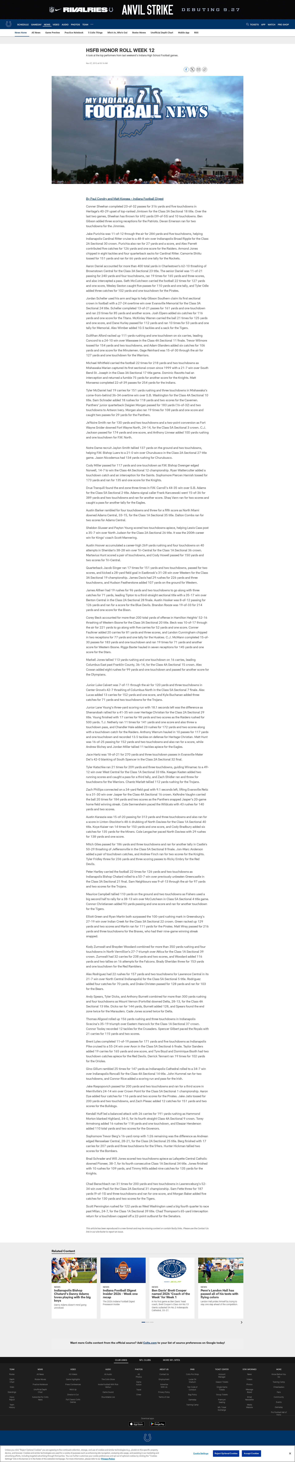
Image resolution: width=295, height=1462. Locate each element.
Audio (108, 1369)
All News (40, 1374)
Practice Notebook (40, 1384)
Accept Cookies (251, 1453)
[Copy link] (204, 69)
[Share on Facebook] (186, 71)
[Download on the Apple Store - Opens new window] (136, 1424)
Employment (164, 1379)
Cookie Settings (200, 1453)
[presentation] (242, 1322)
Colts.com (150, 1342)
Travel (138, 1389)
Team (12, 1369)
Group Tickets (222, 1394)
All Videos (73, 1374)
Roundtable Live (108, 1397)
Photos (139, 1369)
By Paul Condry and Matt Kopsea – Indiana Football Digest (124, 198)
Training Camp (192, 1405)
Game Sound (108, 1392)
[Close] (290, 1453)
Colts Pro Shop (192, 1374)
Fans (279, 1392)
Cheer (138, 1394)
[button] (143, 1322)
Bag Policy (192, 1394)
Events (279, 1402)
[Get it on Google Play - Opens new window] (157, 1425)
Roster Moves (40, 1379)
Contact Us (164, 1374)
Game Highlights (73, 1379)
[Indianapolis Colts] (147, 1438)
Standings (12, 1392)
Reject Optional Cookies (226, 1453)
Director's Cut (73, 1394)
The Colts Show (108, 1379)
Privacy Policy (164, 1392)
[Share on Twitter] (192, 71)
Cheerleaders (278, 1387)
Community (279, 1397)
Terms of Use (164, 1397)
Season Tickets (222, 1382)
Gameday (192, 1399)
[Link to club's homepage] (8, 24)
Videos (249, 1379)
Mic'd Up (73, 1389)
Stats (12, 1387)
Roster (12, 1374)
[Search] (247, 24)
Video (73, 1369)
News (40, 1369)
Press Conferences (73, 1384)
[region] (147, 1453)
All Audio (108, 1374)
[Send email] (198, 71)
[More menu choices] (92, 24)
